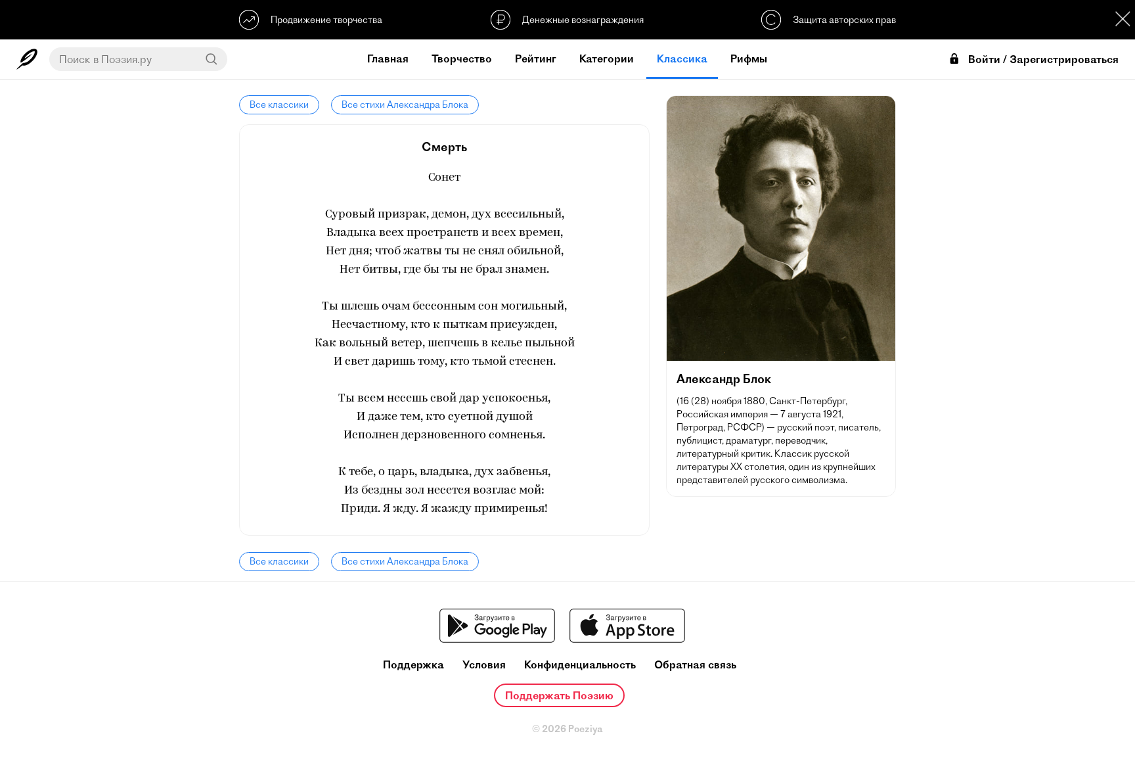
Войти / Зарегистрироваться (1043, 59)
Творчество (462, 58)
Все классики (279, 104)
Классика (682, 58)
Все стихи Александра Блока (405, 104)
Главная (388, 58)
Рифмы (748, 58)
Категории (606, 58)
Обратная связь (695, 664)
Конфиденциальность (580, 664)
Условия (484, 664)
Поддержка (413, 664)
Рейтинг (535, 58)
